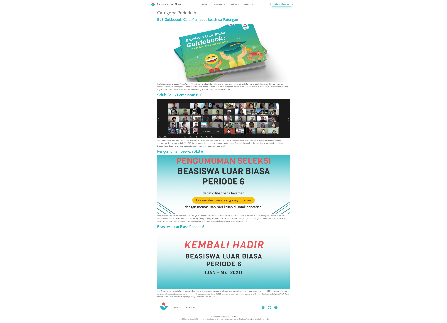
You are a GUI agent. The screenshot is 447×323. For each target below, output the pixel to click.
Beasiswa (218, 4)
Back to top (190, 307)
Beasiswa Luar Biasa (169, 4)
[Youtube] (276, 307)
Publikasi (233, 4)
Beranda (177, 307)
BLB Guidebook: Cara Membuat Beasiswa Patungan (197, 19)
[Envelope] (263, 307)
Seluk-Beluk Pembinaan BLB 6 (181, 95)
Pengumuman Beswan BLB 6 (180, 151)
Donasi (204, 4)
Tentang (247, 4)
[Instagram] (269, 307)
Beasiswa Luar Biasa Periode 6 (180, 226)
